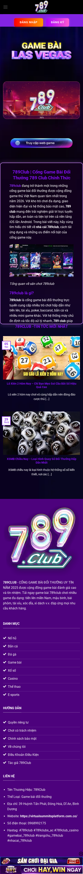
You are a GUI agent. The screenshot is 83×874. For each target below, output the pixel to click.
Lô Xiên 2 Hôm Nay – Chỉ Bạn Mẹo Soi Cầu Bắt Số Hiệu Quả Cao (41, 385)
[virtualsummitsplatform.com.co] (41, 7)
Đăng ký (57, 22)
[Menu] (5, 7)
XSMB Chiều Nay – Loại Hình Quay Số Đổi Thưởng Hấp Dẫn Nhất (41, 460)
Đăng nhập (28, 22)
